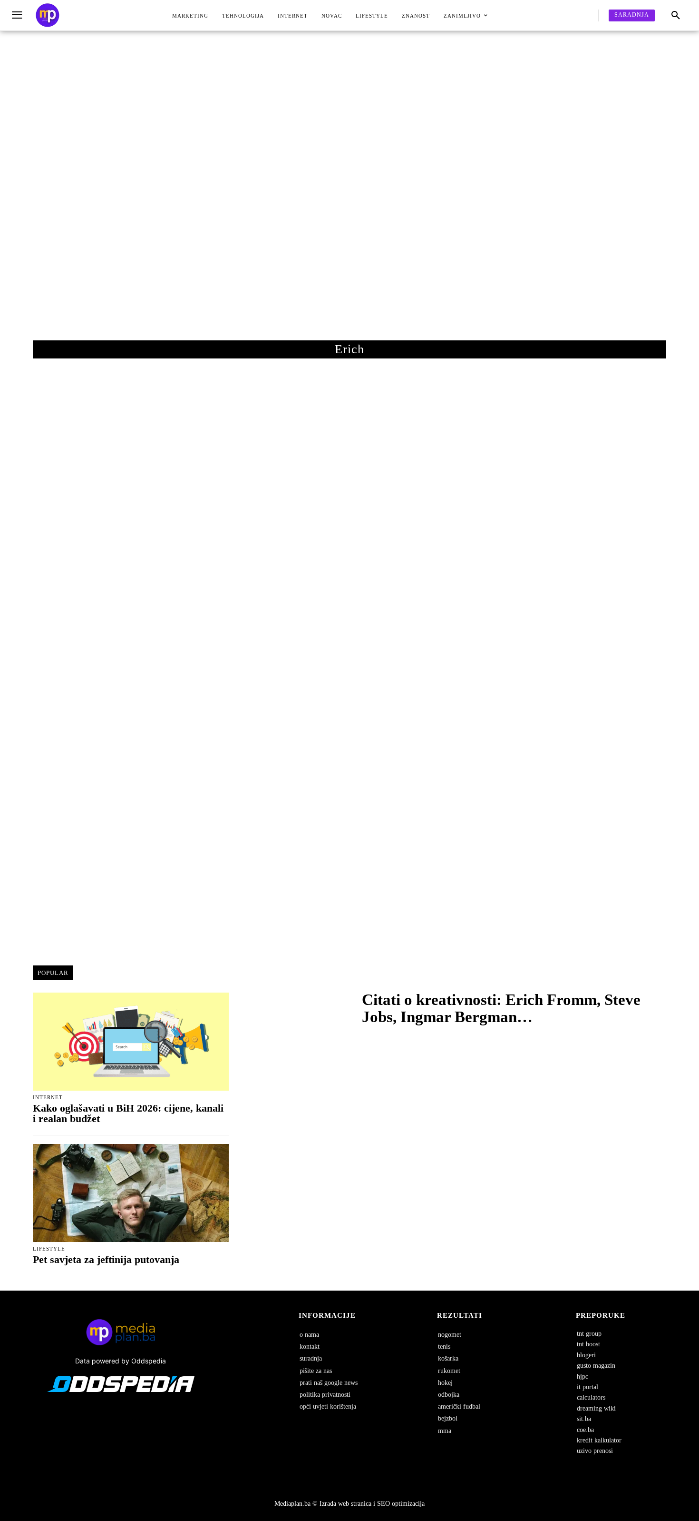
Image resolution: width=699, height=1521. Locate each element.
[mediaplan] (18, 15)
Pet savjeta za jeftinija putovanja (106, 1259)
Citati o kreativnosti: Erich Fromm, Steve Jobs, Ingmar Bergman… (501, 1008)
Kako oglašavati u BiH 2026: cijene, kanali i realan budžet (128, 1113)
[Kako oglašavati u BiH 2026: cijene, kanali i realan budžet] (131, 1042)
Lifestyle (49, 1249)
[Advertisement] (349, 195)
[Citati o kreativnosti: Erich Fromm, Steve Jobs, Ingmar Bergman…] (297, 1010)
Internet (48, 1097)
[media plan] (47, 15)
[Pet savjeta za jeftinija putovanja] (131, 1193)
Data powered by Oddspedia (120, 1361)
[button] (675, 15)
